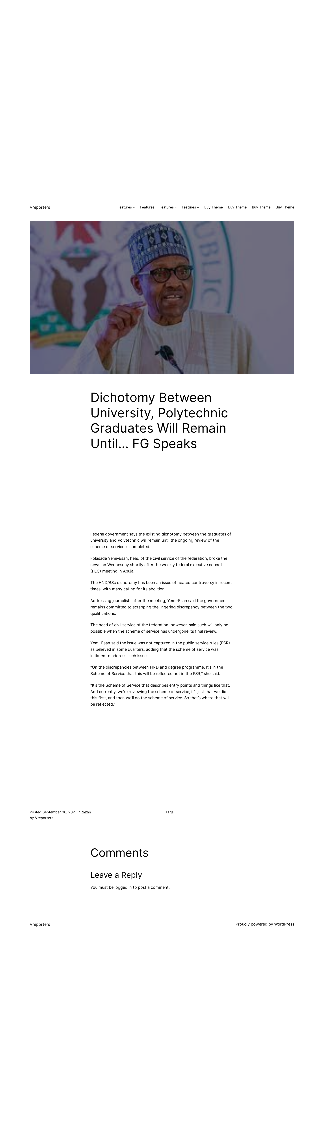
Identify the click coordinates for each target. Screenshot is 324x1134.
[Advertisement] (162, 31)
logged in (123, 887)
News (86, 812)
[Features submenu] (134, 207)
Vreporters (40, 207)
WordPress (284, 924)
